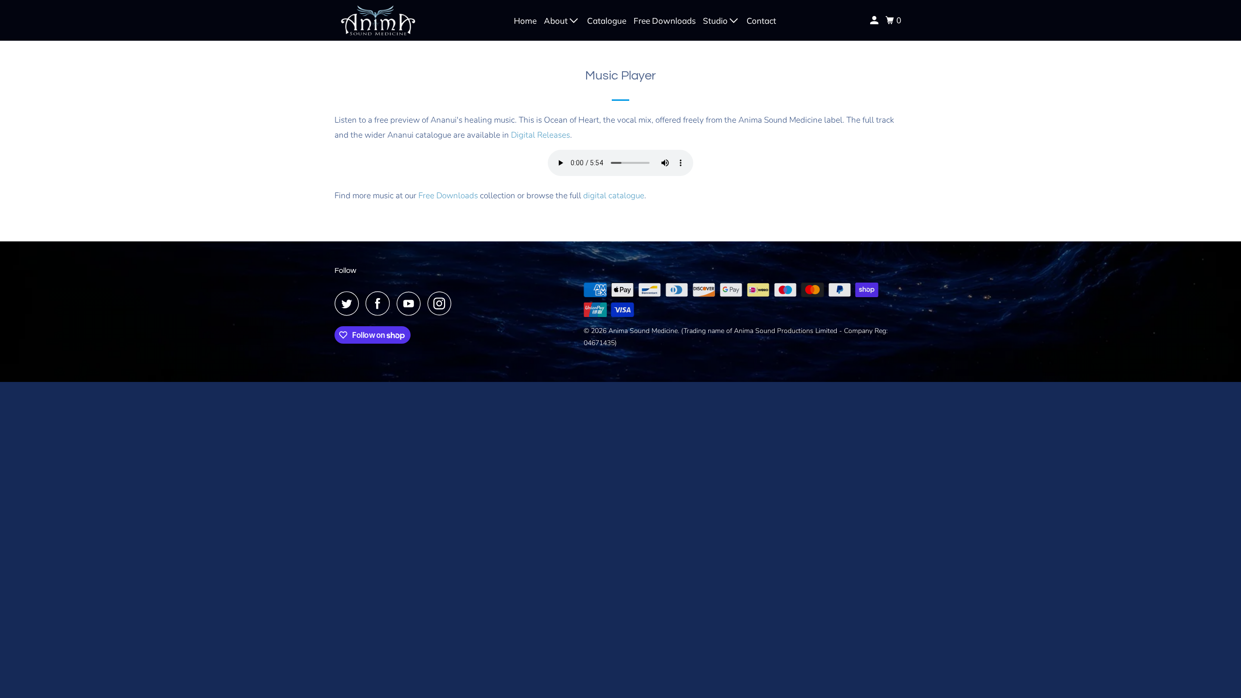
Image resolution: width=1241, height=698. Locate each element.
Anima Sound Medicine (643, 330)
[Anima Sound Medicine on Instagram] (442, 303)
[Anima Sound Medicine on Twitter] (349, 303)
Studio (716, 21)
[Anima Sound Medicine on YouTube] (411, 303)
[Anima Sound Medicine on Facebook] (380, 303)
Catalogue (606, 21)
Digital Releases (540, 135)
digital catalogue (613, 195)
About (557, 21)
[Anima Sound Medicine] (378, 20)
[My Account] (875, 20)
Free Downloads (665, 21)
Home (525, 21)
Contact (761, 21)
